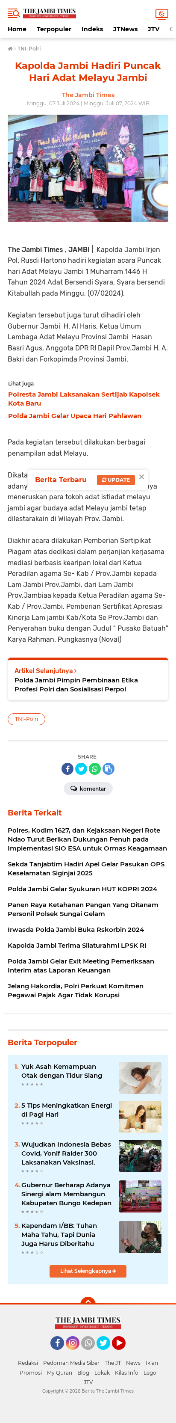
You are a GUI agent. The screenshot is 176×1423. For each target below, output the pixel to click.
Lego (150, 1373)
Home (17, 29)
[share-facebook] (67, 769)
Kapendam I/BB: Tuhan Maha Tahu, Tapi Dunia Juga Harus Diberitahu (59, 1234)
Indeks (92, 29)
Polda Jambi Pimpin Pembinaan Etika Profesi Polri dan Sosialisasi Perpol (76, 684)
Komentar (92, 789)
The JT (113, 1363)
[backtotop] (88, 1304)
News (133, 1363)
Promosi (31, 1373)
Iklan (152, 1363)
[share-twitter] (81, 769)
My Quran (59, 1373)
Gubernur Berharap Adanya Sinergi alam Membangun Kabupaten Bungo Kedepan (66, 1194)
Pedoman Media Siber (71, 1363)
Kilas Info (126, 1373)
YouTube (124, 1354)
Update (118, 480)
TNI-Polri (26, 719)
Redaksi (28, 1363)
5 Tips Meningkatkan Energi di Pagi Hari (66, 1109)
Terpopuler (54, 29)
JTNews (125, 29)
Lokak (102, 1373)
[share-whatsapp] (95, 769)
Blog (83, 1373)
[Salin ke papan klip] (108, 769)
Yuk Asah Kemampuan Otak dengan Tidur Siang (61, 1070)
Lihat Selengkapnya (86, 1271)
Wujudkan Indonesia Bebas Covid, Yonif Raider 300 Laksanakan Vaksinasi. (66, 1153)
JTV (153, 29)
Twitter (107, 1354)
